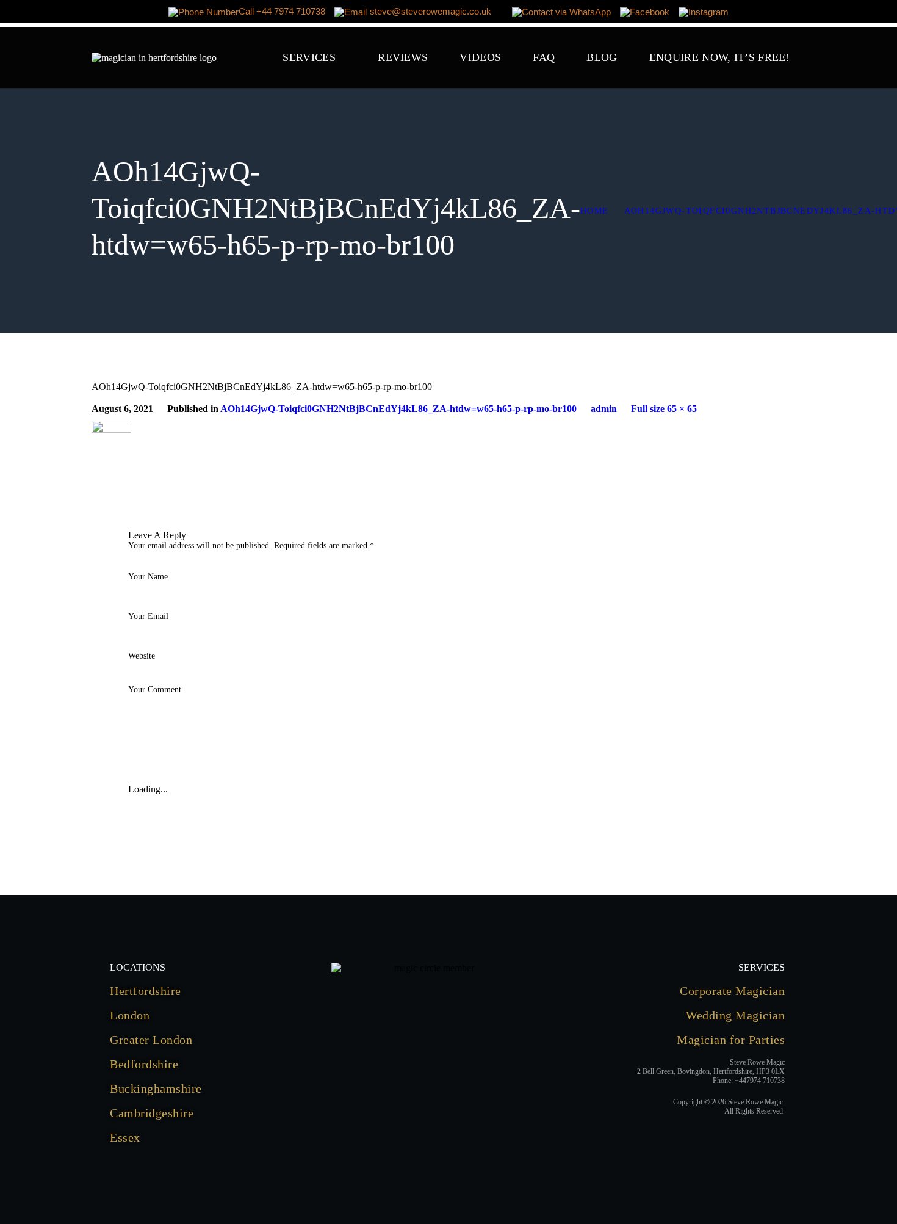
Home (594, 210)
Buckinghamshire (156, 1088)
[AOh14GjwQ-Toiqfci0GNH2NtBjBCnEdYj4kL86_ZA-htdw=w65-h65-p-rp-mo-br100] (111, 426)
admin (604, 409)
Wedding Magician (735, 1015)
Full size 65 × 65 (664, 409)
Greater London (151, 1039)
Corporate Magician (732, 991)
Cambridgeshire (151, 1113)
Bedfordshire (144, 1064)
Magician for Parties (731, 1039)
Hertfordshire (145, 991)
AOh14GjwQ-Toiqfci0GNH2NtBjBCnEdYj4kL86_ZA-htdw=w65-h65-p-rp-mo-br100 (398, 409)
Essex (125, 1137)
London (130, 1015)
